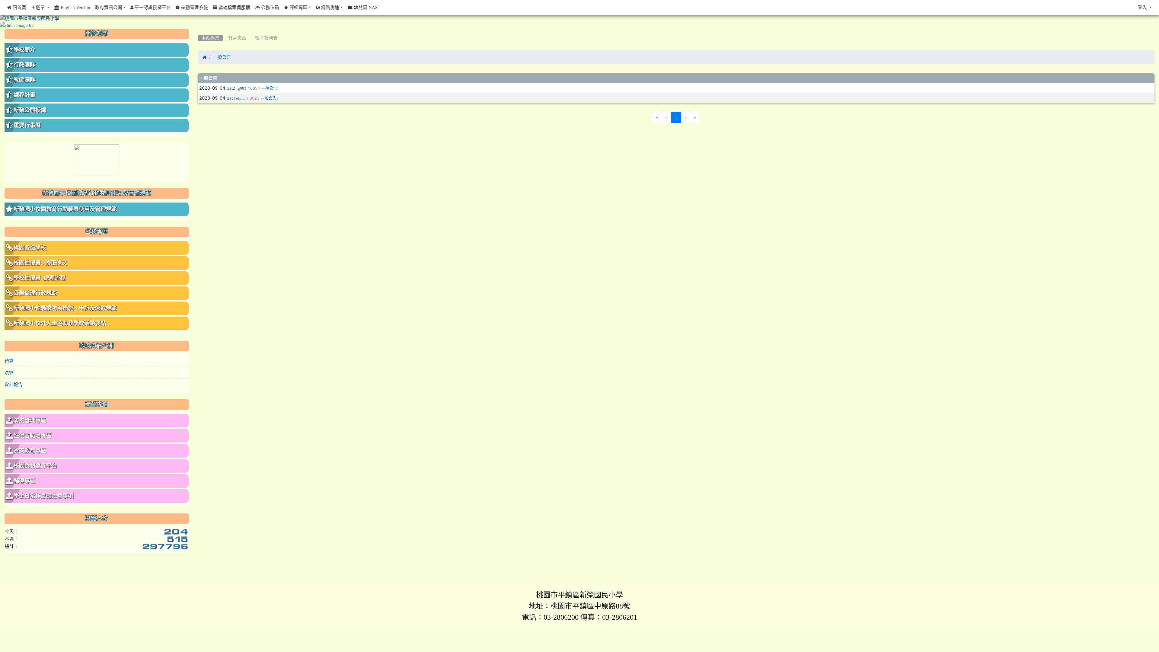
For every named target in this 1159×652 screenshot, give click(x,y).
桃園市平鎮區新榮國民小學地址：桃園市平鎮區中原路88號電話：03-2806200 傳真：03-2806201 (579, 606)
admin (240, 98)
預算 (9, 361)
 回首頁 (16, 7)
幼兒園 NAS (365, 7)
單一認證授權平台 (152, 7)
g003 (242, 88)
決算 (9, 372)
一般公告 (222, 57)
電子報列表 (266, 38)
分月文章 (237, 38)
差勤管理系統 (194, 7)
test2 (230, 88)
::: (199, 30)
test (229, 98)
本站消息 (210, 38)
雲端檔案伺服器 (233, 7)
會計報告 (14, 384)
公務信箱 (269, 7)
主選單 (38, 7)
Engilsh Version (74, 7)
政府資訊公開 (108, 7)
